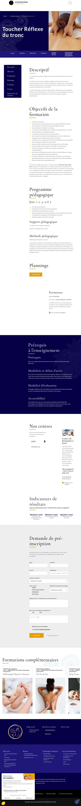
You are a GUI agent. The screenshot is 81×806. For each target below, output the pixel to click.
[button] (76, 801)
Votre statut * (33, 586)
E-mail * (31, 570)
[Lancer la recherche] (70, 3)
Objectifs (10, 71)
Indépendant (35, 592)
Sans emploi (35, 594)
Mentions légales (51, 793)
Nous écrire (48, 733)
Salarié (34, 587)
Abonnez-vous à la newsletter (40, 626)
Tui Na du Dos (42, 674)
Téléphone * (53, 570)
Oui (33, 612)
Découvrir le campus (68, 483)
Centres (10, 89)
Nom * (31, 562)
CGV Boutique (39, 793)
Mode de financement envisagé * (59, 586)
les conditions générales (43, 629)
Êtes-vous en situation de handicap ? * (40, 610)
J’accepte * (41, 629)
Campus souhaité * (34, 578)
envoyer (36, 635)
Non (41, 612)
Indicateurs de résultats (12, 95)
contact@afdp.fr (66, 476)
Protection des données (65, 793)
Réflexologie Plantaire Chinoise (16, 674)
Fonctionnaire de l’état (38, 589)
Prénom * (52, 562)
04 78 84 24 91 (66, 478)
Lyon (57, 299)
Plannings (10, 80)
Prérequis (10, 85)
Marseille (62, 299)
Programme (11, 76)
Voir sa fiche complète (58, 312)
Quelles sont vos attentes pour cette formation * (43, 598)
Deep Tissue (74, 674)
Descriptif (10, 67)
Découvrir (36, 274)
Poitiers (69, 299)
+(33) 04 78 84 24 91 (50, 730)
